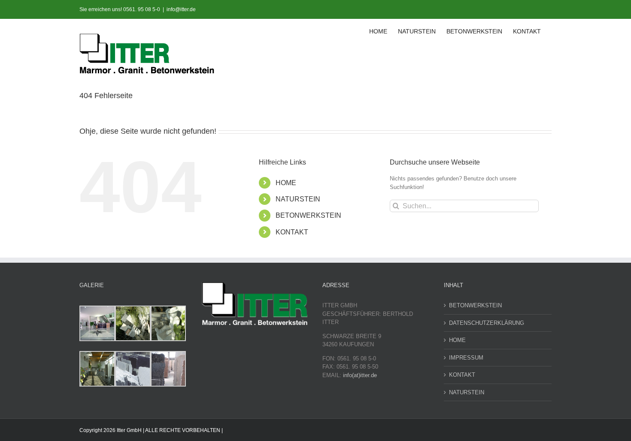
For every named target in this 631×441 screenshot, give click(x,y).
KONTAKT (292, 232)
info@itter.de (181, 9)
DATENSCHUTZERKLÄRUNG (486, 323)
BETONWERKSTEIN (308, 215)
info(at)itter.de (360, 375)
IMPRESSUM (466, 357)
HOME (286, 182)
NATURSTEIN (298, 199)
